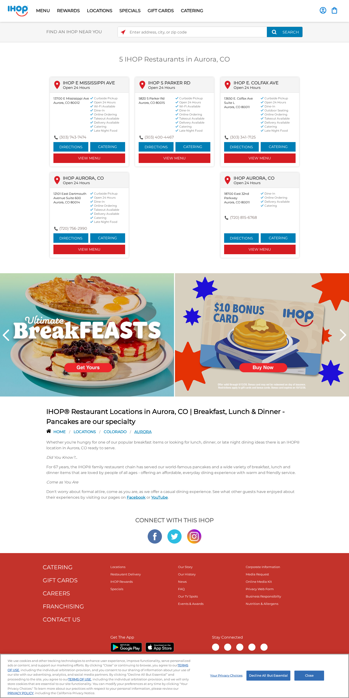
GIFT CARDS (161, 10)
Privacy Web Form (260, 589)
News (182, 581)
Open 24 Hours (76, 87)
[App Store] (160, 647)
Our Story (185, 567)
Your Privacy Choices (226, 675)
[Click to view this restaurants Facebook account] (155, 536)
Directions (70, 147)
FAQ (181, 589)
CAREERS (56, 593)
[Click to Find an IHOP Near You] (123, 32)
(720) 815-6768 (243, 217)
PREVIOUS (6, 335)
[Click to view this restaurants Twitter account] (174, 536)
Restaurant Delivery (125, 574)
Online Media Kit (259, 581)
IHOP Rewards (121, 581)
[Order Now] (334, 10)
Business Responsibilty (263, 596)
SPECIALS (130, 10)
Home (60, 432)
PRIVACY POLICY (20, 693)
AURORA (142, 432)
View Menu (89, 158)
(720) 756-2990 (73, 228)
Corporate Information (263, 567)
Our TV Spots (188, 596)
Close (309, 675)
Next (343, 335)
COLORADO (115, 432)
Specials (116, 589)
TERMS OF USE (79, 679)
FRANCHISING (63, 606)
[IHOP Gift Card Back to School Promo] (262, 334)
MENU (43, 10)
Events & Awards (190, 604)
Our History (187, 574)
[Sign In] (323, 10)
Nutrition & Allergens (262, 604)
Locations (85, 432)
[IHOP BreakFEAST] (87, 334)
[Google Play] (126, 647)
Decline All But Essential (268, 675)
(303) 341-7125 (243, 137)
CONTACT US (61, 619)
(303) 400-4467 (159, 137)
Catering (107, 146)
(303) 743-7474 (72, 137)
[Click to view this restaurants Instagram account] (194, 536)
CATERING (192, 10)
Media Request (257, 574)
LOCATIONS (99, 10)
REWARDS (68, 10)
